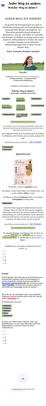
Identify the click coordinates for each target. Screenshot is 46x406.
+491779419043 (35, 142)
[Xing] (5, 263)
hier (38, 296)
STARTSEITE (17, 389)
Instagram (14, 235)
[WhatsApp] (5, 254)
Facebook (26, 235)
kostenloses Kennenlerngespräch (23, 122)
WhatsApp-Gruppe (9, 237)
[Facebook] (5, 257)
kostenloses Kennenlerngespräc (23, 228)
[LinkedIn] (5, 260)
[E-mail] (5, 251)
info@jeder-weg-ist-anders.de (16, 142)
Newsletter (12, 298)
